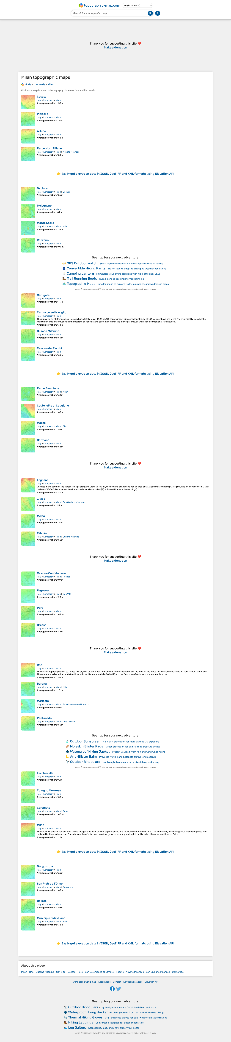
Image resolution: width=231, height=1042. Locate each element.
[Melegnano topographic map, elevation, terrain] (28, 211)
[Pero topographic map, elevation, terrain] (28, 613)
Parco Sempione (48, 388)
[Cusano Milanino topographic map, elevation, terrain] (28, 336)
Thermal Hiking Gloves (85, 1017)
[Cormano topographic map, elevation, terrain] (28, 445)
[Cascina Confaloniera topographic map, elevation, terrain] (28, 579)
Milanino (42, 533)
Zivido (41, 498)
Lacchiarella (45, 773)
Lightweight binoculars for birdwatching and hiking (130, 762)
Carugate (43, 295)
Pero (40, 607)
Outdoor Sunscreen (85, 741)
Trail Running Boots (82, 278)
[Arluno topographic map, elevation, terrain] (28, 136)
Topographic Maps (81, 284)
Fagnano (43, 590)
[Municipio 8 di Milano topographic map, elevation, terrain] (28, 923)
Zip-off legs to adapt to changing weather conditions (137, 268)
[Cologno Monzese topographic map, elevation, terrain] (28, 796)
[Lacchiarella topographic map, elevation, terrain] (28, 778)
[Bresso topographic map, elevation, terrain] (28, 630)
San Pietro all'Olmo (50, 883)
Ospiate (42, 188)
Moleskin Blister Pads (86, 746)
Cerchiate (43, 807)
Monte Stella (45, 223)
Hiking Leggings (80, 1022)
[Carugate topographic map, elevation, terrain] (28, 300)
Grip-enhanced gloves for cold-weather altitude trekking (136, 1017)
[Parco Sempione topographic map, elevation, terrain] (28, 394)
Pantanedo (44, 718)
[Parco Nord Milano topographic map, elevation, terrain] (28, 154)
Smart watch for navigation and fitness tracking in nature (131, 263)
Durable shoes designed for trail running (121, 278)
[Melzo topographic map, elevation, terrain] (28, 521)
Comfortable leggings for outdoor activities (120, 1022)
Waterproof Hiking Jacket (90, 751)
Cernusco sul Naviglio (51, 312)
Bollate (66, 192)
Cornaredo (68, 887)
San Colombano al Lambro (76, 704)
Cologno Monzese (49, 790)
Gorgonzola (45, 866)
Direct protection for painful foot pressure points (132, 746)
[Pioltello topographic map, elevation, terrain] (28, 119)
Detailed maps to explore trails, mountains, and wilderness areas (133, 284)
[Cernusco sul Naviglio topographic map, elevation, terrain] (28, 318)
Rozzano (43, 240)
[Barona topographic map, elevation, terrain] (28, 689)
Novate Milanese (71, 152)
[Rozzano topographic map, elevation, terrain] (28, 245)
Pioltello (42, 114)
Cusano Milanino (48, 331)
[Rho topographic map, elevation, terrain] (28, 671)
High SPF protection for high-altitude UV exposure (131, 741)
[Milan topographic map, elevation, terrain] (28, 831)
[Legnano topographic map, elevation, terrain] (28, 486)
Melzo (41, 516)
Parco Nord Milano (49, 148)
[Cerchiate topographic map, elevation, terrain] (28, 813)
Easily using (117, 173)
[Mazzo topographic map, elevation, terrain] (28, 428)
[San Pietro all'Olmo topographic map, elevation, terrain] (28, 889)
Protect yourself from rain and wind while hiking (138, 751)
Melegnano (44, 205)
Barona (42, 683)
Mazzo (41, 423)
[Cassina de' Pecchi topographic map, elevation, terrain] (28, 354)
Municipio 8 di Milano (51, 918)
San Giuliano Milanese (74, 502)
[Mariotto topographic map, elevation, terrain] (28, 706)
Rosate (66, 576)
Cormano (43, 440)
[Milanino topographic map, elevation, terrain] (28, 539)
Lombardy (48, 100)
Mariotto (43, 701)
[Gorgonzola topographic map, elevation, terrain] (28, 872)
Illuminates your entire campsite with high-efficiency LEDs (128, 273)
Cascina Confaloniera (51, 573)
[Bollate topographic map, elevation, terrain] (28, 906)
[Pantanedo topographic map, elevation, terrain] (28, 723)
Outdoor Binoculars (85, 762)
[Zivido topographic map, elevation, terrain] (28, 504)
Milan (58, 100)
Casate (41, 96)
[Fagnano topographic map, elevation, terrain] (28, 596)
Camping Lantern (80, 273)
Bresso (42, 625)
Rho (65, 426)
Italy (39, 100)
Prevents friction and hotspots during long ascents (127, 756)
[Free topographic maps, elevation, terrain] (22, 84)
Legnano (43, 480)
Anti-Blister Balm (83, 756)
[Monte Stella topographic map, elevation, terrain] (28, 228)
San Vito (67, 594)
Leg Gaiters (77, 1027)
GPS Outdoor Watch (82, 263)
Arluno (41, 131)
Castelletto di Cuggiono (53, 405)
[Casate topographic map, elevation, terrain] (28, 102)
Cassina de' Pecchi (49, 348)
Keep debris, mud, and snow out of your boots (113, 1027)
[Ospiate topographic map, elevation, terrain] (28, 194)
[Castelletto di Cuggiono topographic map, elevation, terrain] (28, 411)
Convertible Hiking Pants (86, 268)
